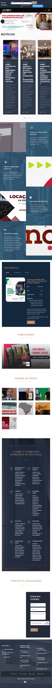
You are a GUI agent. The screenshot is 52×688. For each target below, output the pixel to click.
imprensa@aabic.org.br (42, 669)
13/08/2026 (42, 62)
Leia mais (9, 112)
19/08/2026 (25, 62)
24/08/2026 (7, 62)
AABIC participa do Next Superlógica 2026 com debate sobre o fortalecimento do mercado (10, 73)
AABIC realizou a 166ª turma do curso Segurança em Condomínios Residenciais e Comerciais (28, 73)
